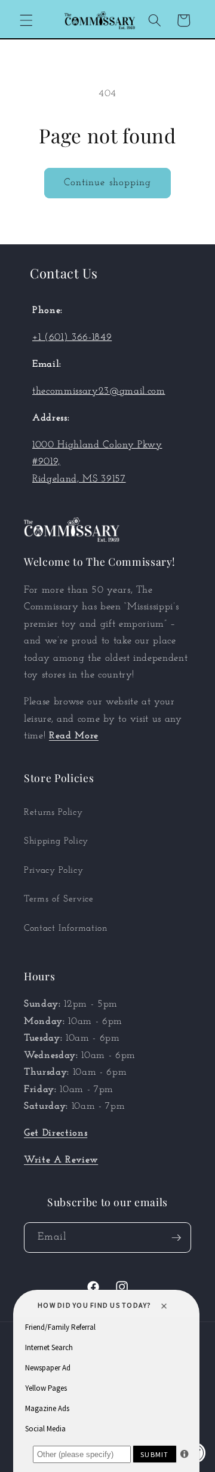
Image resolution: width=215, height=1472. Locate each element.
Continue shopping (108, 183)
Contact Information (66, 928)
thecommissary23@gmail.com (98, 391)
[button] (26, 20)
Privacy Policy (53, 870)
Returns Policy (53, 812)
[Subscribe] (176, 1237)
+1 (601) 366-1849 (72, 337)
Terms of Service (59, 899)
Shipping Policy (56, 841)
